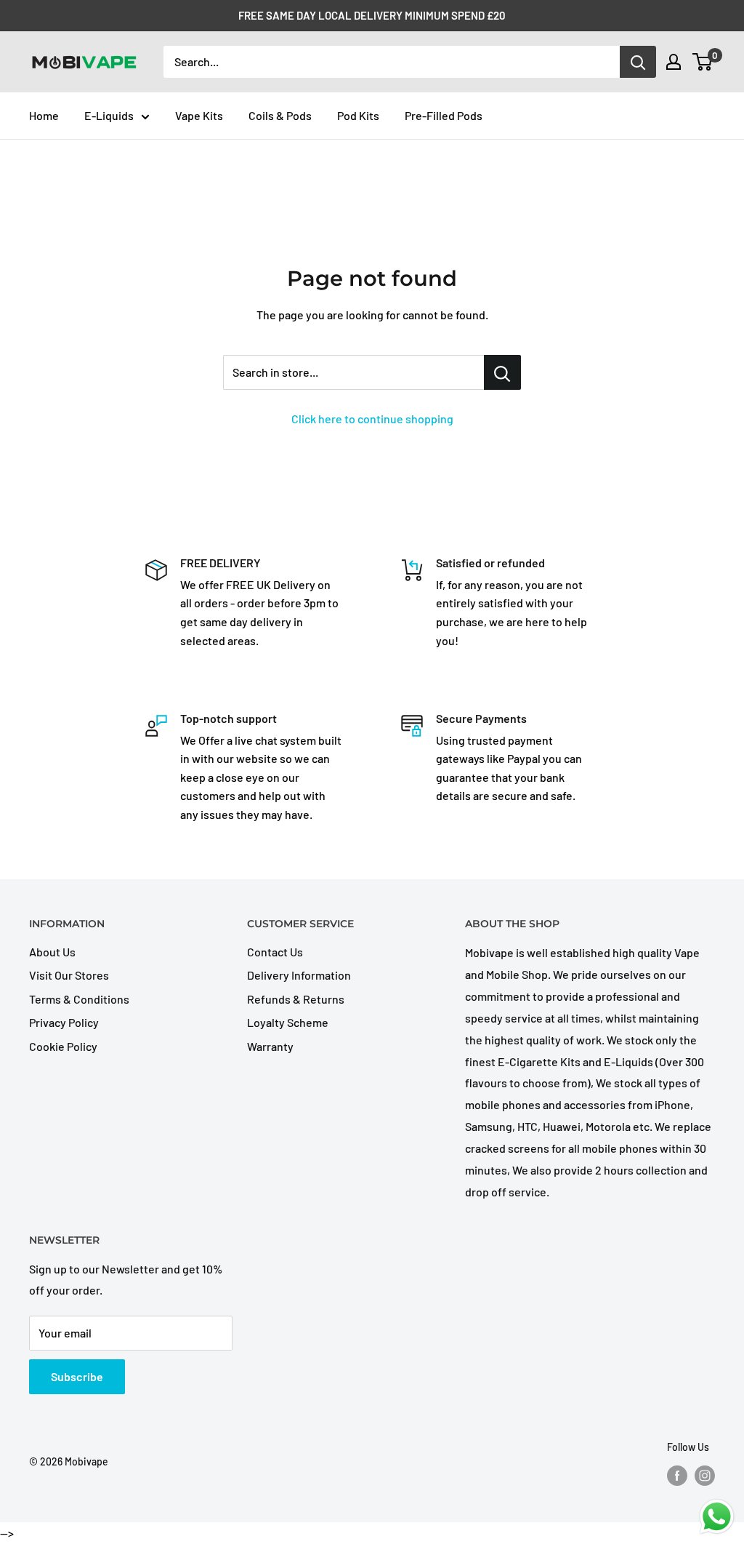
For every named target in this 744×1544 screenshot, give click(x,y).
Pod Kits (358, 115)
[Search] (638, 62)
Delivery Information (299, 975)
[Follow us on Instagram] (705, 1475)
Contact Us (275, 952)
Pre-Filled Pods (443, 115)
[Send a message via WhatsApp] (717, 1517)
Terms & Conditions (79, 999)
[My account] (673, 62)
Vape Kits (199, 115)
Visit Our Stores (69, 975)
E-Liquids (109, 115)
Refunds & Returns (295, 999)
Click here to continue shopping (372, 418)
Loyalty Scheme (287, 1022)
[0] (703, 62)
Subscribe (77, 1376)
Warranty (270, 1046)
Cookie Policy (63, 1046)
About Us (52, 952)
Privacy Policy (64, 1022)
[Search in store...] (502, 372)
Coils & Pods (280, 115)
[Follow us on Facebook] (677, 1475)
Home (44, 115)
